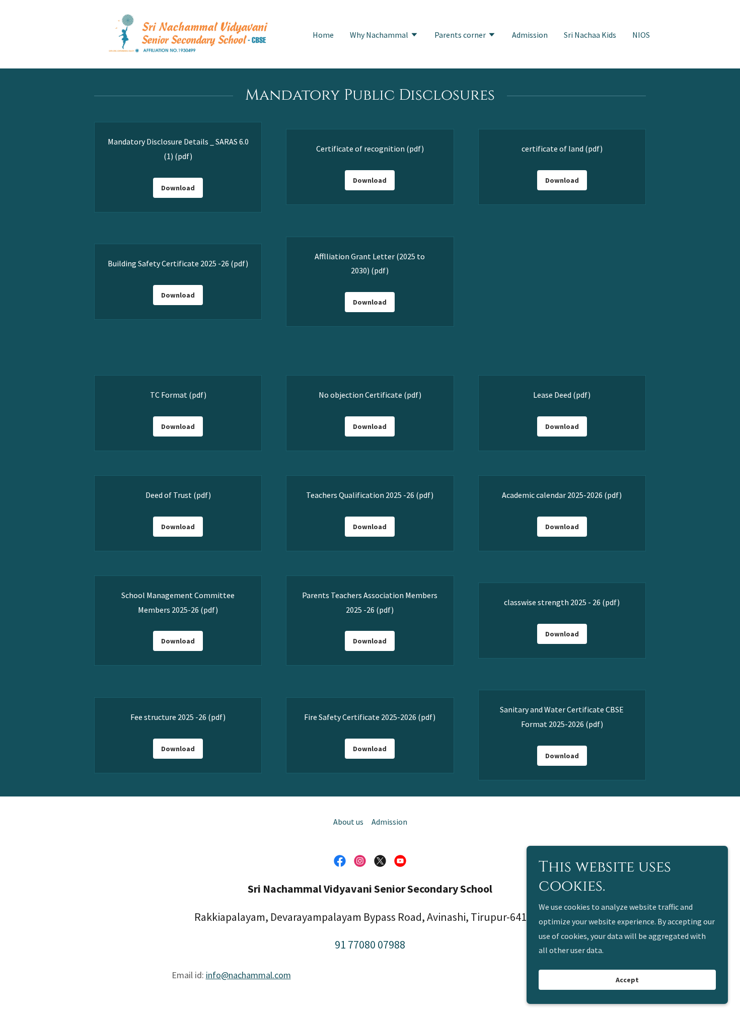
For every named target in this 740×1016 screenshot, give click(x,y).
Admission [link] (530, 35)
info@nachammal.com (248, 975)
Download (178, 187)
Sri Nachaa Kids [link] (590, 35)
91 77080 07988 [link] (370, 944)
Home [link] (323, 35)
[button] (384, 36)
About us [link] (348, 822)
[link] (188, 33)
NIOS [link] (641, 35)
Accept (627, 979)
